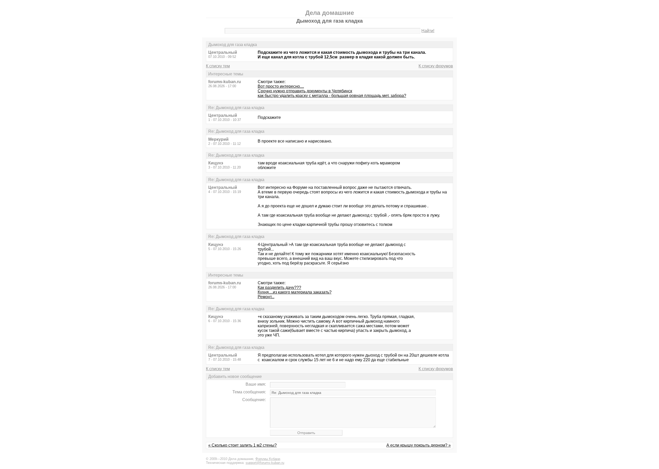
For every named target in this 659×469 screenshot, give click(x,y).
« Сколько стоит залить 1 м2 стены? (242, 445)
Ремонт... (266, 297)
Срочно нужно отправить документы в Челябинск (305, 91)
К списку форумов (436, 66)
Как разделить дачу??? (279, 287)
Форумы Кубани (267, 459)
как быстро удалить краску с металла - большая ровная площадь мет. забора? (332, 95)
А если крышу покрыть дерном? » (418, 445)
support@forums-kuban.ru (265, 463)
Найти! (427, 31)
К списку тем (218, 66)
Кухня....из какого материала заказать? (295, 292)
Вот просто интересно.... (281, 86)
